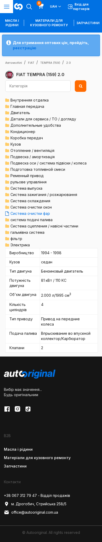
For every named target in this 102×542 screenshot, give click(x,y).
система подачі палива (31, 219)
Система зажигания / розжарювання (43, 194)
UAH (53, 6)
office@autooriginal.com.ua (34, 512)
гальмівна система (27, 232)
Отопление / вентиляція (32, 150)
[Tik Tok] (28, 409)
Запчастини (87, 23)
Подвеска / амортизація (32, 157)
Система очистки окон (31, 207)
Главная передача (27, 106)
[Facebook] (7, 409)
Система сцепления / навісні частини (44, 226)
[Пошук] (80, 86)
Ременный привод (27, 175)
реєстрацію (24, 48)
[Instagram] (17, 409)
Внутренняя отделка (29, 100)
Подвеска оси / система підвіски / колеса (48, 163)
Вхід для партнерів (81, 6)
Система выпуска (26, 188)
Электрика (20, 245)
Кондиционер (22, 131)
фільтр (16, 238)
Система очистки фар (30, 213)
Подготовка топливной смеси (37, 169)
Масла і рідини (18, 449)
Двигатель (20, 112)
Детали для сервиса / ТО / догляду (43, 119)
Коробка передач (26, 138)
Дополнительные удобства (35, 125)
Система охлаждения (30, 201)
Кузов (15, 144)
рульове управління (28, 182)
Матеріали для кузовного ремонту (49, 23)
